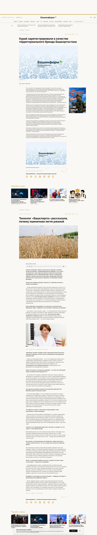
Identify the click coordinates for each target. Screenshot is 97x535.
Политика (21, 21)
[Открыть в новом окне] (27, 177)
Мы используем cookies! (23, 529)
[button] (66, 168)
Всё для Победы (58, 21)
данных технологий (35, 532)
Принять (73, 530)
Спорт (37, 21)
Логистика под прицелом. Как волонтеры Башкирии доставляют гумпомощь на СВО (46, 26)
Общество (32, 21)
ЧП (41, 21)
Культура (51, 21)
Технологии (45, 21)
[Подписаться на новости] (53, 177)
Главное (15, 21)
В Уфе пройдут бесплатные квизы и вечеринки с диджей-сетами (65, 26)
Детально (27, 209)
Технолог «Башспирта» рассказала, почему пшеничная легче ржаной (26, 26)
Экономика (26, 21)
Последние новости (79, 21)
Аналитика (65, 21)
